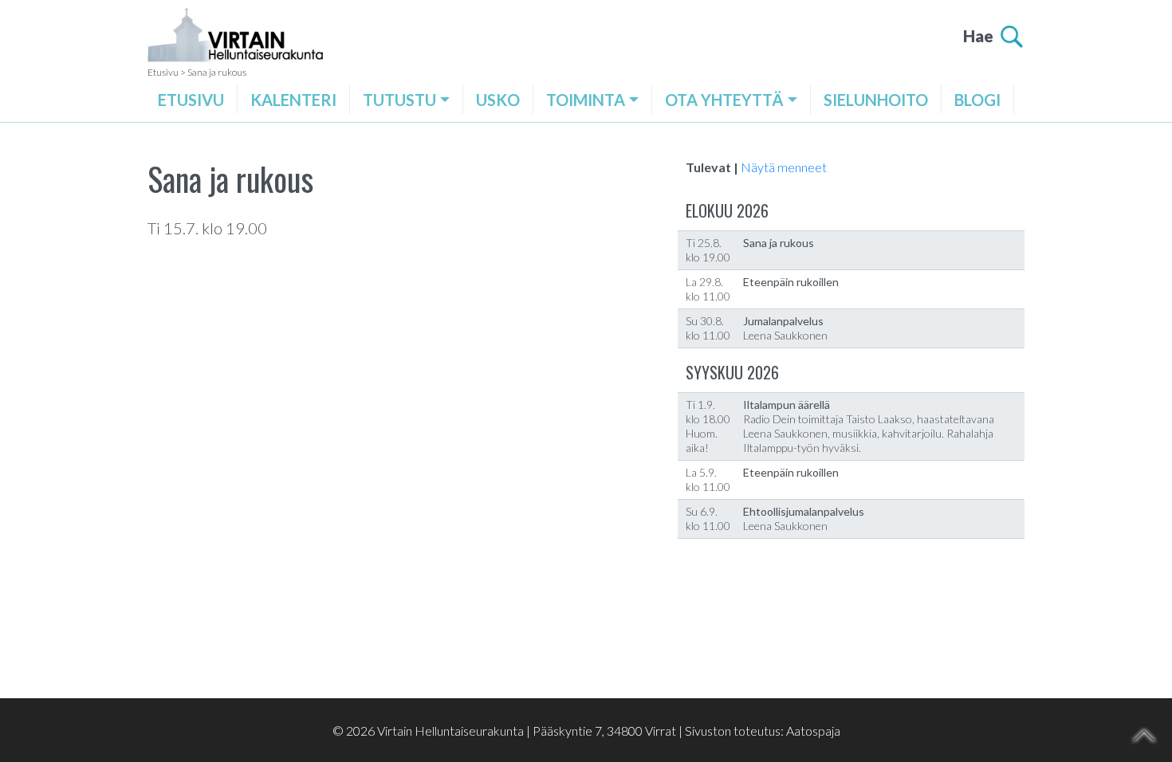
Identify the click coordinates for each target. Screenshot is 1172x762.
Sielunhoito (876, 99)
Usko (498, 99)
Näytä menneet (784, 167)
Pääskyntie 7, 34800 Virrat (604, 730)
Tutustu (399, 99)
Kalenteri (293, 99)
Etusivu (191, 99)
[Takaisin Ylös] (1144, 735)
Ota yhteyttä (724, 99)
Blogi (977, 99)
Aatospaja (813, 730)
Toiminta (585, 99)
